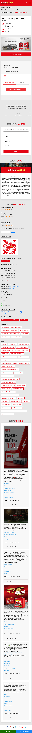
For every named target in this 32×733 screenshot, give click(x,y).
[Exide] (7, 3)
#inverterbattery (8, 486)
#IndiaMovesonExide (9, 532)
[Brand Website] (25, 727)
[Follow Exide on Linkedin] (16, 727)
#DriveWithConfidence (9, 668)
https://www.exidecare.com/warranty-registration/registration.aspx (13, 653)
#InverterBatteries (8, 705)
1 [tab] (12, 49)
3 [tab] (17, 49)
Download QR (5, 261)
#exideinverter (7, 490)
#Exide (5, 536)
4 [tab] (19, 49)
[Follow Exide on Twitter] (13, 727)
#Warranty (6, 670)
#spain (5, 569)
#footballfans (7, 710)
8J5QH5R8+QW (5, 311)
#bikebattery (7, 626)
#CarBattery (7, 663)
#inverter (6, 483)
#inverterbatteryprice (9, 488)
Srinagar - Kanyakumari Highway (10, 319)
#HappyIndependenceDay (10, 539)
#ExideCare (7, 661)
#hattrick (6, 708)
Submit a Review (5, 232)
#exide (5, 573)
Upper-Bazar (24, 319)
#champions (7, 566)
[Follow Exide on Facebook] (7, 727)
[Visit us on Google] (10, 727)
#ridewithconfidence (9, 628)
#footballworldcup (8, 564)
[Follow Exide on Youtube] (22, 727)
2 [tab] (14, 49)
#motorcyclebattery (9, 631)
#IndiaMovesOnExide (9, 624)
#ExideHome (7, 495)
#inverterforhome (8, 497)
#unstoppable (7, 571)
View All (13, 232)
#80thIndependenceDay (10, 534)
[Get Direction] (21, 313)
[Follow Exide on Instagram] (19, 727)
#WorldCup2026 (8, 701)
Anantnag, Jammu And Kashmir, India (10, 313)
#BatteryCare (7, 665)
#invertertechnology (9, 492)
